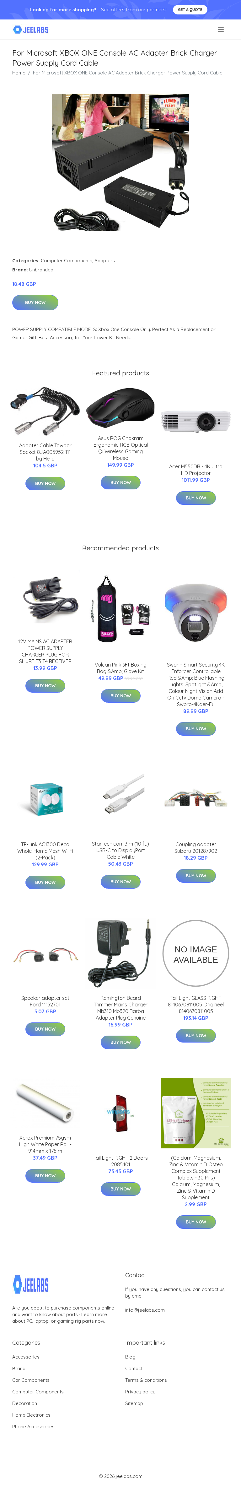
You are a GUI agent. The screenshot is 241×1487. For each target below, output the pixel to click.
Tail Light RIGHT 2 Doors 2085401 (121, 1161)
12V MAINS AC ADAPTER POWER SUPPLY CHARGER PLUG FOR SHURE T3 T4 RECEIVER (45, 651)
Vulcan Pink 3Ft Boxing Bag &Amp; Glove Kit (121, 668)
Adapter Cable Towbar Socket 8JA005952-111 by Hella (45, 452)
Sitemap (134, 1403)
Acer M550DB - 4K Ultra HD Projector (195, 469)
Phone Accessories (33, 1427)
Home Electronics (31, 1415)
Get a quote (190, 9)
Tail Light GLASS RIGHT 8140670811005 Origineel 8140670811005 (196, 1004)
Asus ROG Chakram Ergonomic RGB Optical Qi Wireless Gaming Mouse (121, 448)
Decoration (24, 1403)
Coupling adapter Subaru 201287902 (195, 847)
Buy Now (35, 302)
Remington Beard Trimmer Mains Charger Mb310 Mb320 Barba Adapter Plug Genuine (120, 1008)
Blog (130, 1357)
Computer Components (66, 261)
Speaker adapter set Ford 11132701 (45, 1001)
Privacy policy (140, 1392)
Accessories (26, 1357)
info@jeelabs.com (145, 1310)
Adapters (104, 261)
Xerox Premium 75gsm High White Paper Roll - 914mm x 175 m (45, 1144)
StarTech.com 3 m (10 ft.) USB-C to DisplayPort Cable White (120, 850)
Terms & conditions (146, 1380)
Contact (133, 1368)
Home (18, 73)
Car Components (31, 1380)
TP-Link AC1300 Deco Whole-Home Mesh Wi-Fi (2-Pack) (45, 851)
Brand (18, 1368)
